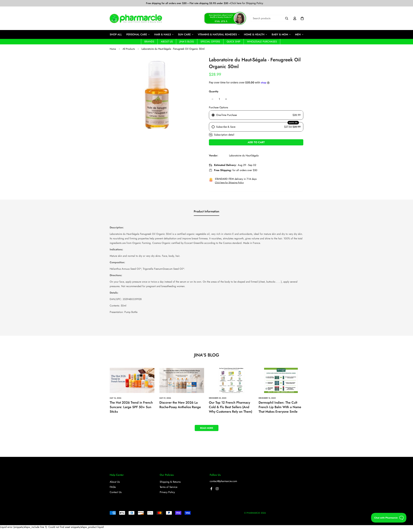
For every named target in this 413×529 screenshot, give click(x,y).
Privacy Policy (167, 492)
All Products (129, 49)
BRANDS (149, 41)
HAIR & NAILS (162, 34)
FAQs (113, 487)
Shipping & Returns (170, 482)
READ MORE (206, 428)
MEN (298, 34)
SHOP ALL (116, 34)
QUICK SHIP (233, 41)
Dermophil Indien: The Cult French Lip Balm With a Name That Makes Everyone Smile (280, 407)
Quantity (213, 91)
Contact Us (115, 492)
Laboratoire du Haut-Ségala (244, 155)
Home (113, 49)
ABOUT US (167, 41)
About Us (115, 482)
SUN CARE (184, 34)
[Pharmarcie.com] (136, 18)
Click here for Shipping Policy (246, 3)
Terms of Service (168, 487)
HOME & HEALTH (254, 34)
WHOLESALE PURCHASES (262, 41)
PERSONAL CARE (136, 34)
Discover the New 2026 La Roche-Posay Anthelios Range (180, 404)
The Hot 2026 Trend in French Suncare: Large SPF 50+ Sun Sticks (131, 407)
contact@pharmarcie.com (223, 481)
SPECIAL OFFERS (210, 41)
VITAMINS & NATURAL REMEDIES (217, 34)
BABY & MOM (280, 34)
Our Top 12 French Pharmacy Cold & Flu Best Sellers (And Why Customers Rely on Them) (230, 407)
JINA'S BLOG (186, 41)
